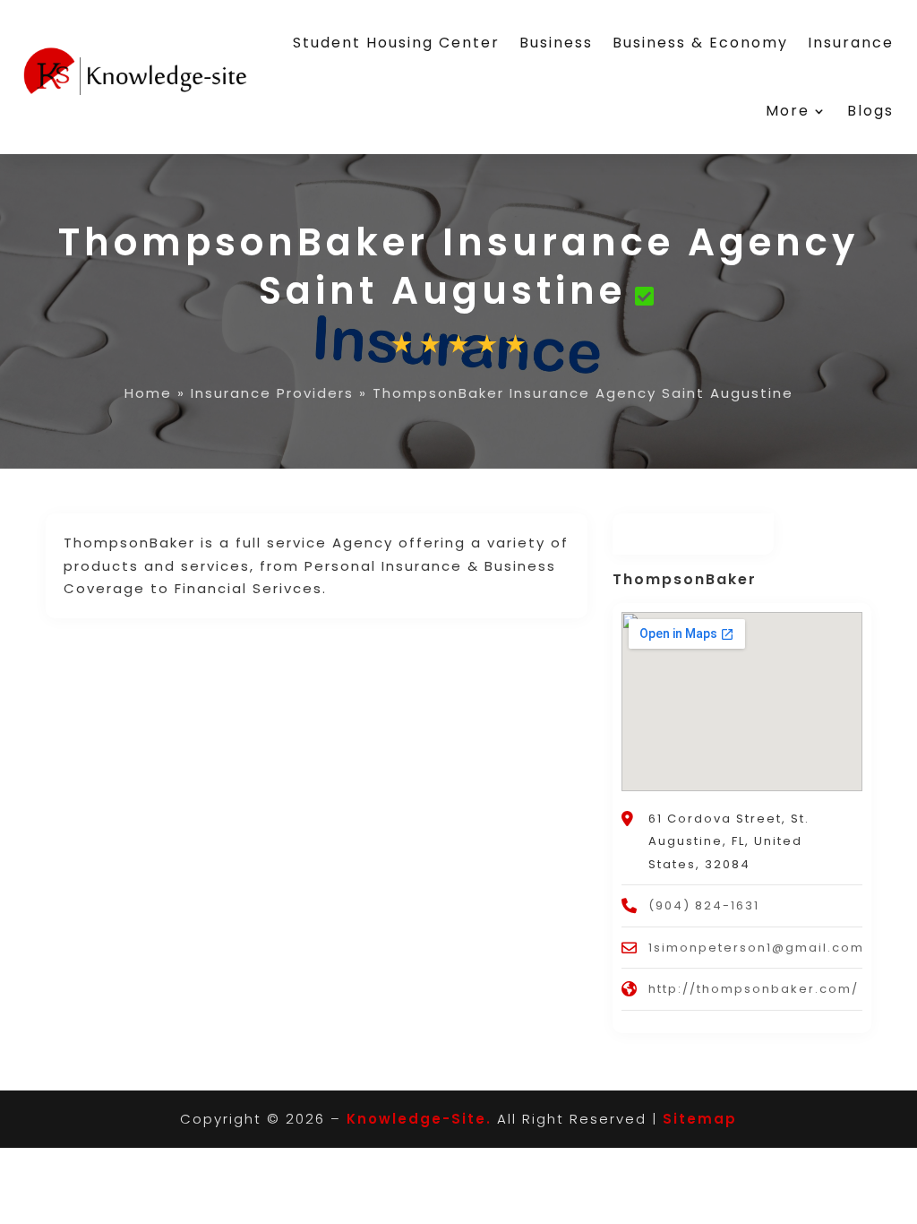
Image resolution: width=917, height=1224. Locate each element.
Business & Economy (700, 42)
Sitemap (700, 1118)
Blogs (870, 110)
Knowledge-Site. (419, 1118)
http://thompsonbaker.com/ (753, 988)
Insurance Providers (272, 393)
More (788, 110)
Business (556, 42)
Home (148, 393)
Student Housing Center (396, 42)
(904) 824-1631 (703, 905)
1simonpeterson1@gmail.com (756, 947)
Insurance (851, 42)
